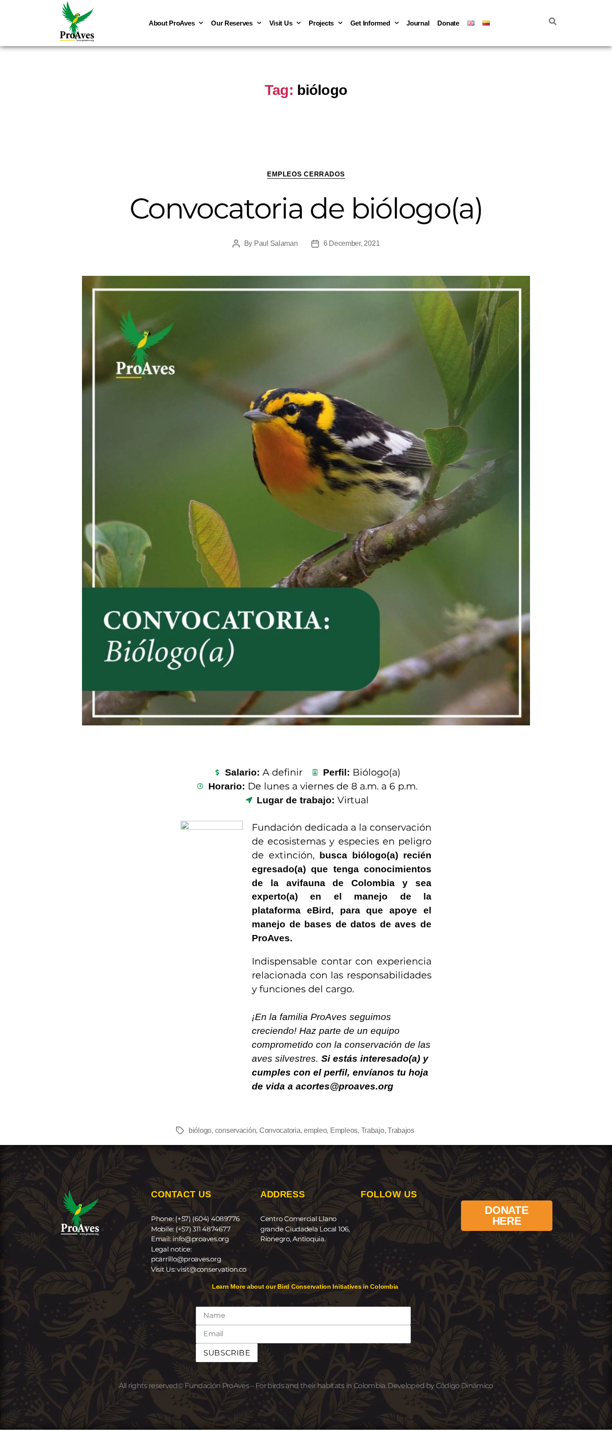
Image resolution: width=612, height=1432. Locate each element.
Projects (321, 23)
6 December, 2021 (351, 243)
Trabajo (372, 1130)
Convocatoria (280, 1130)
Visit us (281, 23)
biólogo (200, 1130)
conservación (235, 1130)
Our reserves (232, 23)
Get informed (370, 23)
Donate (448, 23)
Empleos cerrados (306, 174)
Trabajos (401, 1130)
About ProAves (172, 23)
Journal (417, 23)
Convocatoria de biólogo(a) (306, 208)
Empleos (344, 1130)
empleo (315, 1130)
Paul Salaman (276, 243)
